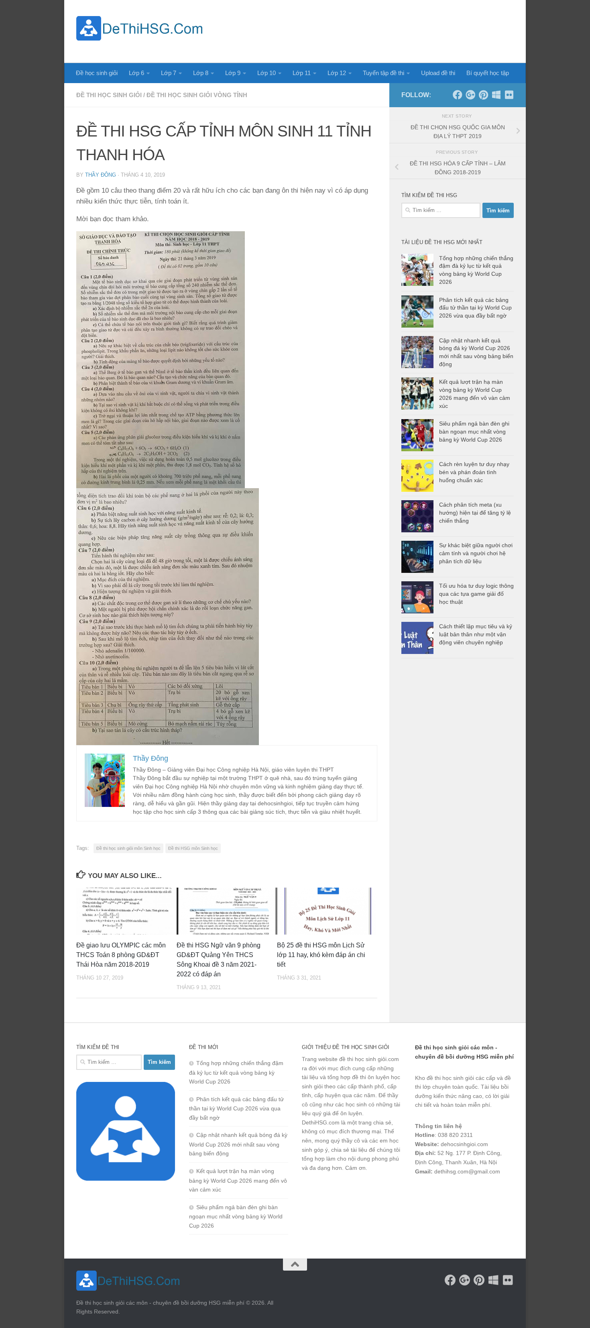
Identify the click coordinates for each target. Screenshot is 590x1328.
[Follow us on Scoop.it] (496, 95)
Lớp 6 (136, 72)
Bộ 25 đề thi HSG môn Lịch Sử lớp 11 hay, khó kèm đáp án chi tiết (321, 955)
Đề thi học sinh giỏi (109, 95)
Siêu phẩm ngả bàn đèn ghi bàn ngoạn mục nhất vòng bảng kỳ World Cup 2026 (474, 431)
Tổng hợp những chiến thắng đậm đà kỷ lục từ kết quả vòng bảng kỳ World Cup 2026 (236, 1072)
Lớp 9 (232, 72)
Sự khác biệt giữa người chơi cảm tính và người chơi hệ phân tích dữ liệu (476, 553)
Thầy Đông (100, 175)
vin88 (422, 1192)
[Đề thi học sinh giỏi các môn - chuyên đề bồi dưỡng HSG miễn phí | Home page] (139, 28)
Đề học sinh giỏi (97, 72)
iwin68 (499, 1192)
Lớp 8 (200, 72)
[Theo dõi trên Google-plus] (470, 95)
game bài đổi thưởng (459, 1192)
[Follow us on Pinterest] (483, 95)
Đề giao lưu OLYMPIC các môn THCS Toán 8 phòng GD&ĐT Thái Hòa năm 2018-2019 (121, 955)
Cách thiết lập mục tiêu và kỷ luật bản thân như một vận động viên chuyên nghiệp (475, 634)
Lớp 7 (168, 72)
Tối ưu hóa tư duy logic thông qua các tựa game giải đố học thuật (476, 594)
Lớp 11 (302, 72)
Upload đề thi (438, 72)
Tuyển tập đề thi (383, 72)
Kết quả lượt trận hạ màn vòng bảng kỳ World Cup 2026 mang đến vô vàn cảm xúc (238, 1180)
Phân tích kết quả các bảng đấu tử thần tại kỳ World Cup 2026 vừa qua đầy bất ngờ (475, 308)
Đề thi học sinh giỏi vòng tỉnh (196, 95)
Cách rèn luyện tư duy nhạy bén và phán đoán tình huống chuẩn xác (474, 472)
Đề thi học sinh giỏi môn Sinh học (128, 848)
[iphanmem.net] (509, 95)
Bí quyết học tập (487, 72)
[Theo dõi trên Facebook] (457, 95)
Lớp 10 (266, 72)
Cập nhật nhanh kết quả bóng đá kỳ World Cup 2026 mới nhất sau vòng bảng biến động (238, 1144)
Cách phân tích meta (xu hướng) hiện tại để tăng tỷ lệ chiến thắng (475, 512)
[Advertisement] (368, 30)
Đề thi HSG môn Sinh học (193, 848)
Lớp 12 (337, 72)
